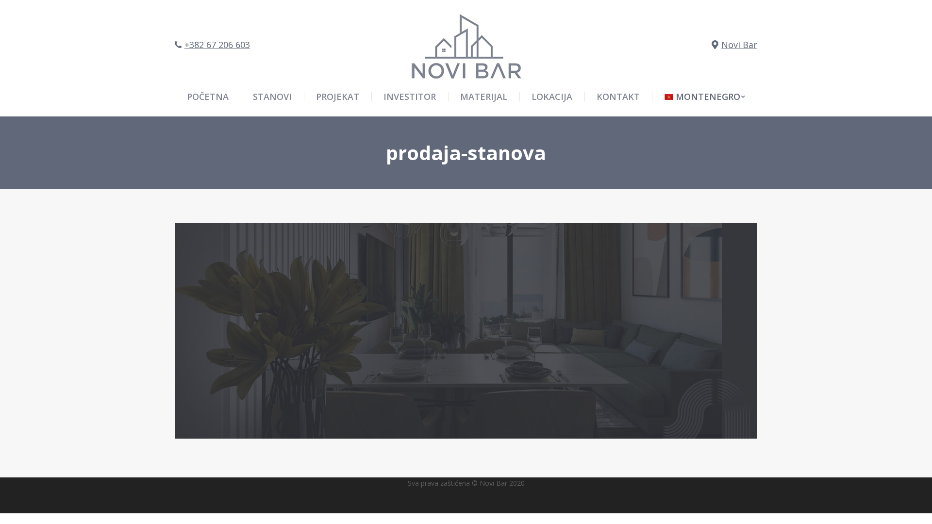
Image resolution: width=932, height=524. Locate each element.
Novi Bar (739, 44)
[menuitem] (705, 96)
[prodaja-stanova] (466, 331)
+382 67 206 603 (217, 44)
